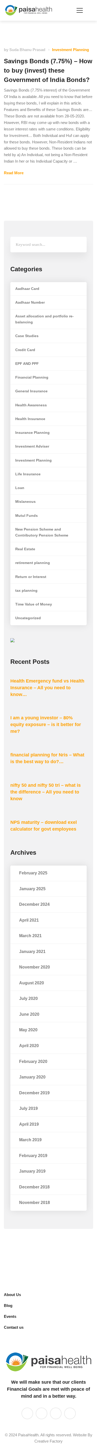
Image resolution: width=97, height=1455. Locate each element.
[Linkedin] (27, 1413)
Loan (19, 488)
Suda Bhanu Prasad (27, 49)
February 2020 (33, 1061)
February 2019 (33, 1155)
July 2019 (28, 1108)
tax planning (26, 590)
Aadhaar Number (30, 302)
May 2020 (28, 1030)
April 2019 (29, 1124)
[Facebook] (70, 1413)
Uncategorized (28, 618)
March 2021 (30, 936)
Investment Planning (70, 49)
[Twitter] (56, 1413)
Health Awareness (31, 405)
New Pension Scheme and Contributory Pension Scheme (41, 532)
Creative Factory (48, 1441)
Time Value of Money (33, 604)
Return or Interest (30, 577)
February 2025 (33, 873)
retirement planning (32, 563)
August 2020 (31, 983)
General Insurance (31, 391)
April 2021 (29, 920)
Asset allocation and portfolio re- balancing (44, 319)
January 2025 (32, 889)
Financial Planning (31, 377)
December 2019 (34, 1093)
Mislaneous (25, 501)
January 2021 (32, 951)
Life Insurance (28, 474)
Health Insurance (30, 419)
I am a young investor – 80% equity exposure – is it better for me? (45, 724)
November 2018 (34, 1202)
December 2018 (34, 1187)
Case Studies (27, 336)
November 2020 (34, 967)
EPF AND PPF (27, 363)
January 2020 (32, 1077)
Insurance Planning (32, 432)
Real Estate (25, 549)
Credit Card (25, 350)
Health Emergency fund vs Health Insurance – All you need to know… (47, 687)
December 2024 (34, 904)
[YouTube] (41, 1413)
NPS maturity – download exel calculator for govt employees (43, 826)
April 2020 (29, 1045)
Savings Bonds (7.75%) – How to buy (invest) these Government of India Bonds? (48, 70)
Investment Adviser (32, 446)
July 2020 (28, 998)
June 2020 (29, 1014)
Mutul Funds (26, 515)
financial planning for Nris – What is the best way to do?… (47, 758)
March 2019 (30, 1140)
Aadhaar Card (27, 289)
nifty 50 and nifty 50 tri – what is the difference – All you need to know (45, 792)
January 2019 (32, 1171)
